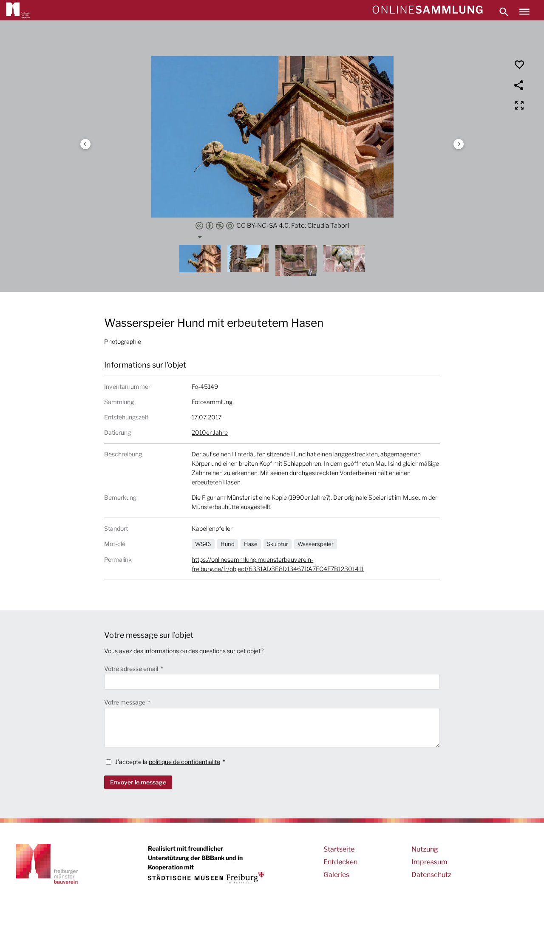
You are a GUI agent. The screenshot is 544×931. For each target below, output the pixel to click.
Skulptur (277, 543)
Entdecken (340, 862)
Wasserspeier (316, 543)
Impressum (429, 862)
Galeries (336, 875)
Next (458, 144)
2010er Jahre (210, 432)
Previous (85, 144)
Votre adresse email (131, 668)
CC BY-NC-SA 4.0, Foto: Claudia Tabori (292, 225)
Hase (251, 543)
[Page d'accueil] (427, 10)
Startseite (338, 849)
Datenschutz (431, 875)
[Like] (519, 64)
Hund (228, 543)
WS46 (203, 543)
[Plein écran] (519, 105)
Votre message (125, 702)
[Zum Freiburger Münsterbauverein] (18, 10)
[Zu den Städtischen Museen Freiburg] (206, 877)
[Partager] (519, 84)
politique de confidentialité (184, 761)
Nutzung (424, 849)
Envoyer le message (138, 782)
